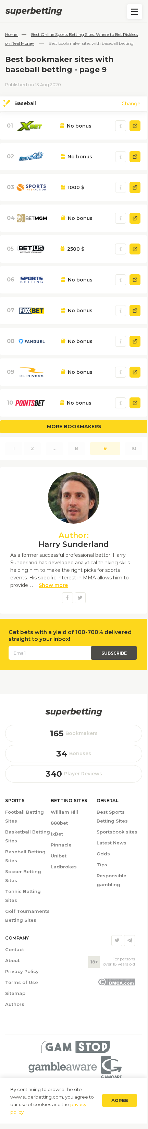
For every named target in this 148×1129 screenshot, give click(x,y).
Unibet (58, 855)
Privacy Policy (22, 971)
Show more (53, 585)
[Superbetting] (73, 11)
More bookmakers (74, 426)
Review (120, 125)
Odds (103, 853)
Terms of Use (21, 982)
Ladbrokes (64, 866)
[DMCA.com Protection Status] (116, 984)
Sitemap (15, 993)
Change (131, 104)
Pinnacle (61, 845)
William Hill (64, 812)
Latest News (111, 842)
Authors (14, 1004)
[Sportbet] (73, 712)
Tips (102, 864)
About (12, 960)
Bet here (135, 125)
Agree (119, 1100)
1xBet (57, 834)
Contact (14, 949)
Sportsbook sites (117, 832)
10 (133, 448)
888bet (59, 823)
